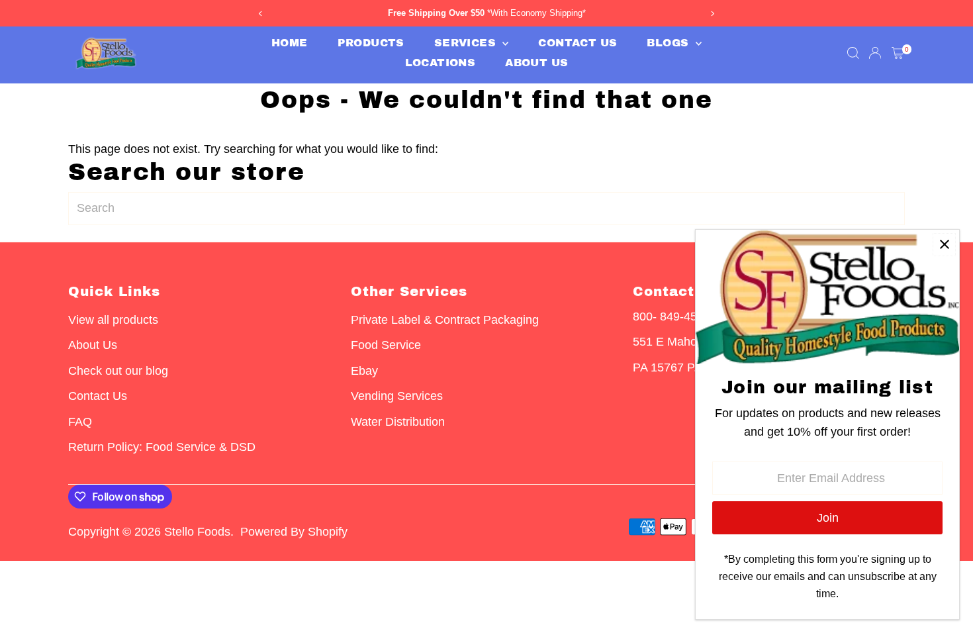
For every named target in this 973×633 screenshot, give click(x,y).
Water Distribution (398, 421)
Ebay (364, 370)
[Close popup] (944, 244)
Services (467, 42)
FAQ (80, 421)
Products (371, 42)
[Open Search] (853, 53)
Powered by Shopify (294, 531)
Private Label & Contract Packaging (445, 319)
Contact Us (577, 42)
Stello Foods (197, 531)
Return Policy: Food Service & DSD (161, 447)
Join (828, 517)
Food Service (386, 345)
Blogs (669, 42)
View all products (113, 319)
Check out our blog (118, 370)
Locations (440, 62)
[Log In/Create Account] (875, 53)
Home (289, 42)
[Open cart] (898, 53)
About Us (536, 62)
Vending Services (397, 396)
